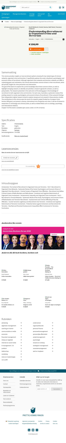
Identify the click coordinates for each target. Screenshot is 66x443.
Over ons (5, 380)
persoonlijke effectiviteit (40, 334)
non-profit (5, 360)
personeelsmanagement (40, 331)
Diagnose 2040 (27, 305)
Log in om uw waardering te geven (10, 169)
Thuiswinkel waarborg (13, 421)
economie (4, 334)
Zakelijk (22, 377)
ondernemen (37, 323)
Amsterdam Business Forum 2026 (17, 231)
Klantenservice (8, 377)
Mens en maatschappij (16, 21)
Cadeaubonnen (24, 387)
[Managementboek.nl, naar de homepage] (9, 9)
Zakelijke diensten (25, 380)
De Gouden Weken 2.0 (8, 305)
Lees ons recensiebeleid (8, 161)
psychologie (36, 340)
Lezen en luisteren (8, 395)
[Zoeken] (50, 7)
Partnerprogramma (9, 405)
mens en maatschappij (8, 357)
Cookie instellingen (13, 423)
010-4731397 (61, 14)
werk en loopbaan (38, 351)
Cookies (55, 421)
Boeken (7, 21)
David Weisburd (33, 27)
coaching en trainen (7, 328)
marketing (5, 354)
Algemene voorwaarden (28, 421)
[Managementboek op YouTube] (33, 430)
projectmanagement (39, 337)
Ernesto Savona (43, 27)
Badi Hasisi (52, 27)
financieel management (9, 337)
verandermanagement (40, 348)
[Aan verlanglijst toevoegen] (46, 49)
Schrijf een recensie (9, 157)
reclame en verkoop (39, 343)
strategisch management (40, 345)
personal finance (38, 328)
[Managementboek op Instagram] (37, 430)
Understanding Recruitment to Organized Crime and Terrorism (39, 21)
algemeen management (9, 326)
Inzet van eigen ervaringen (52, 305)
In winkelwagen (36, 49)
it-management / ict (8, 345)
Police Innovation (6, 276)
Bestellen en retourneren (7, 391)
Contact (5, 384)
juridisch (4, 348)
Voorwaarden (7, 387)
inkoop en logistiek (7, 340)
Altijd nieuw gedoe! (28, 276)
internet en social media (9, 343)
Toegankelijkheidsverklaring (29, 423)
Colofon (40, 421)
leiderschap (5, 351)
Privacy (47, 421)
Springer (16, 130)
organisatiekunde (38, 326)
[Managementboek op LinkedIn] (29, 430)
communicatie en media (9, 331)
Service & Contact (44, 423)
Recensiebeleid (7, 402)
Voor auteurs (7, 399)
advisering (5, 323)
